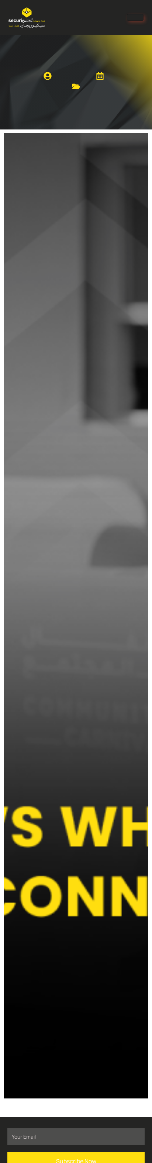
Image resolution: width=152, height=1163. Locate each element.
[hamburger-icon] (135, 17)
